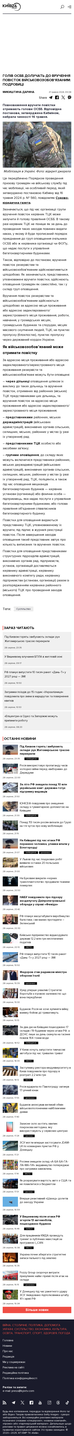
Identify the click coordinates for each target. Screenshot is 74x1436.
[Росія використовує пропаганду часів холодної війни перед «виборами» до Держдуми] (10, 769)
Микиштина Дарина (18, 92)
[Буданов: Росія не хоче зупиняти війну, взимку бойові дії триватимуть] (10, 1012)
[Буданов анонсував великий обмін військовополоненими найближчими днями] (10, 1108)
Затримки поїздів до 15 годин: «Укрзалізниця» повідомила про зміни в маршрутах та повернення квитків (36, 696)
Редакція (8, 1356)
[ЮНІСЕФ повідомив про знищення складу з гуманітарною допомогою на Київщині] (10, 806)
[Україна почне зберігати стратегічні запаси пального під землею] (10, 1258)
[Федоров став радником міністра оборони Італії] (10, 975)
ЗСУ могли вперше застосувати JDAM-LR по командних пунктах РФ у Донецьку (45, 1146)
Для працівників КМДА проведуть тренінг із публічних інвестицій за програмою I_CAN (41, 1239)
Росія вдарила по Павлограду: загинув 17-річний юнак (44, 1088)
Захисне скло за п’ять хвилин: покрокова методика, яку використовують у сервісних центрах (44, 1127)
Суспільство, (24, 1329)
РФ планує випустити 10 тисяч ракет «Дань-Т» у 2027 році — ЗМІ (43, 955)
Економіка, (43, 1329)
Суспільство (23, 608)
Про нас (8, 1351)
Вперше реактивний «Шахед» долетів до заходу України (44, 1200)
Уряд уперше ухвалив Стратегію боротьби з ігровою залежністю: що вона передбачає (43, 993)
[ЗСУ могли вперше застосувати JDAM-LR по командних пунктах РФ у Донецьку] (10, 1146)
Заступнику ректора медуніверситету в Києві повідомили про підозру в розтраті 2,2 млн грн (45, 1071)
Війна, (7, 1325)
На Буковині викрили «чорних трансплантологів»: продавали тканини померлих (45, 881)
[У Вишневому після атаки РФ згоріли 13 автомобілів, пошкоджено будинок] (10, 1220)
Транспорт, (23, 1333)
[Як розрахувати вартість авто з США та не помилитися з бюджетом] (10, 1184)
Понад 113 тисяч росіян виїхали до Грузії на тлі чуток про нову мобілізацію (45, 824)
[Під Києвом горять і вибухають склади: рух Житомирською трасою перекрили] (10, 750)
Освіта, (8, 1333)
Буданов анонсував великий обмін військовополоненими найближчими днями (42, 1108)
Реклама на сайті (13, 1367)
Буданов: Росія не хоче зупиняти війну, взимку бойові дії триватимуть (44, 1010)
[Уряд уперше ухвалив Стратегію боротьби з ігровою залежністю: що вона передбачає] (10, 993)
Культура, (59, 1329)
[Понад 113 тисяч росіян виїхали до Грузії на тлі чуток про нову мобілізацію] (10, 825)
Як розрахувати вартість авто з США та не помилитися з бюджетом (45, 1182)
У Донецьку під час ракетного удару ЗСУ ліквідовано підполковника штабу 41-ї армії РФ (44, 1295)
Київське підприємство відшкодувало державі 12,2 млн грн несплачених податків (44, 938)
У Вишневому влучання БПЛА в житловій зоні (33, 656)
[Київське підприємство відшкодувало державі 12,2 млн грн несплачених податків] (10, 938)
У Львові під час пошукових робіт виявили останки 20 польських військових (41, 862)
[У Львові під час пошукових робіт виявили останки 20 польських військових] (10, 862)
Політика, (36, 1325)
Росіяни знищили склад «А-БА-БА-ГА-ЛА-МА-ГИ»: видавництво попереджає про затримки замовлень (44, 1165)
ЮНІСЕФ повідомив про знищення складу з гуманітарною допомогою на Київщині (44, 807)
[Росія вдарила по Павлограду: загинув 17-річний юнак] (10, 1090)
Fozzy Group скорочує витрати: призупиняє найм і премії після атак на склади (44, 1276)
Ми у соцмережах (14, 1362)
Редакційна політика (16, 1373)
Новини (7, 1346)
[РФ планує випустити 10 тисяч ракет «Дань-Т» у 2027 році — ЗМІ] (10, 957)
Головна (8, 1340)
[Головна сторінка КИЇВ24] (12, 7)
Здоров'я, (50, 1333)
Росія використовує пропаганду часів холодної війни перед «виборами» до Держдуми (44, 769)
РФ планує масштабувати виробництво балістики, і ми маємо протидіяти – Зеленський (45, 919)
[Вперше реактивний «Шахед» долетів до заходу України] (10, 1202)
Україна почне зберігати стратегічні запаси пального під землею (43, 1256)
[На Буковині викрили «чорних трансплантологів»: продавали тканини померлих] (10, 881)
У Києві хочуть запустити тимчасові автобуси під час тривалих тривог (42, 1051)
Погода (64, 1333)
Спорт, (38, 1333)
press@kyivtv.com (22, 1391)
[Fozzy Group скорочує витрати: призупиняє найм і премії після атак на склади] (10, 1276)
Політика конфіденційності (20, 1378)
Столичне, (20, 1325)
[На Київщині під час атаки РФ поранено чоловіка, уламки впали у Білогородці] (10, 843)
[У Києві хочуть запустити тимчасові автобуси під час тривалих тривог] (10, 1053)
